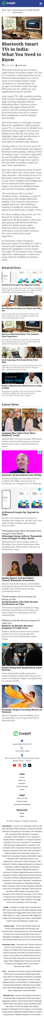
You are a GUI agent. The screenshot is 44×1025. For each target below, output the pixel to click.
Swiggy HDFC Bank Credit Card (28, 913)
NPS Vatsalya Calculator (24, 891)
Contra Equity (36, 1009)
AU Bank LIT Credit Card (19, 907)
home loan (35, 934)
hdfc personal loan (20, 958)
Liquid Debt (21, 998)
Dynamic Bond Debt (23, 995)
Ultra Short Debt (33, 998)
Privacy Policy (22, 801)
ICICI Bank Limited (23, 971)
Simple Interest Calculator (13, 840)
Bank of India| (9, 979)
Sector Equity (25, 1009)
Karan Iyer (21, 65)
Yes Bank (36, 977)
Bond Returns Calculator (23, 883)
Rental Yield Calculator (26, 886)
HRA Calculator (21, 829)
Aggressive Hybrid (9, 1001)
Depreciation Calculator (26, 845)
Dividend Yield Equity (10, 1009)
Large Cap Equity (30, 1004)
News (9, 10)
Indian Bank (36, 971)
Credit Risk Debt (9, 998)
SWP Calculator (20, 837)
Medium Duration (22, 1014)
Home (4, 10)
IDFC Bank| (12, 988)
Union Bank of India (11, 977)
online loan (8, 950)
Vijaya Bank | (18, 990)
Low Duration (36, 1014)
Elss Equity (34, 1006)
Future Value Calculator (21, 880)
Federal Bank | (35, 982)
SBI (38, 974)
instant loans (34, 947)
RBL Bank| (27, 985)
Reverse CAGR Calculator (23, 899)
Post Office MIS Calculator (30, 850)
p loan (12, 947)
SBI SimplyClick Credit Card (23, 918)
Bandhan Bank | (31, 988)
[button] (40, 3)
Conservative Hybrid (25, 1001)
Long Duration (8, 1014)
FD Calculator (11, 834)
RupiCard (12, 913)
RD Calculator (24, 834)
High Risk (17, 1012)
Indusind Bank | (22, 982)
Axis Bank (11, 971)
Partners (22, 783)
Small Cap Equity (21, 1006)
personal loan (22, 944)
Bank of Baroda (26, 977)
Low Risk (38, 1012)
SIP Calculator (36, 831)
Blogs (22, 813)
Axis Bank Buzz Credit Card (27, 921)
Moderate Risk (27, 1012)
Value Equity (8, 1012)
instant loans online (11, 955)
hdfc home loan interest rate (30, 939)
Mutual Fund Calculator (21, 831)
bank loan (18, 950)
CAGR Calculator (29, 861)
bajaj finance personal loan (26, 961)
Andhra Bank (30, 974)
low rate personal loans (30, 955)
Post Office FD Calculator (22, 894)
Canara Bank (19, 974)
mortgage (7, 937)
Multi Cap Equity (15, 1004)
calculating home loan (23, 931)
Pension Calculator (33, 848)
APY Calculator (22, 859)
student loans (21, 947)
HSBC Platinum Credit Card (13, 915)
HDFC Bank (8, 974)
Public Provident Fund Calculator (17, 853)
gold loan (8, 958)
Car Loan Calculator (21, 842)
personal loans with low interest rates (24, 953)
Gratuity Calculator (10, 850)
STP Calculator (31, 902)
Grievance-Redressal (22, 804)
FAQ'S (22, 789)
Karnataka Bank (30, 990)
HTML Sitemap (22, 786)
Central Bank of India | (25, 979)
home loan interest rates (26, 926)
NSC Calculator (18, 848)
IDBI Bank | (21, 988)
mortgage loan (18, 937)
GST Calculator (33, 837)
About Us (22, 780)
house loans (30, 937)
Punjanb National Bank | (12, 985)
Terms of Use (22, 798)
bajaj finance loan (24, 964)
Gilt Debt (36, 995)
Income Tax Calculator (23, 826)
